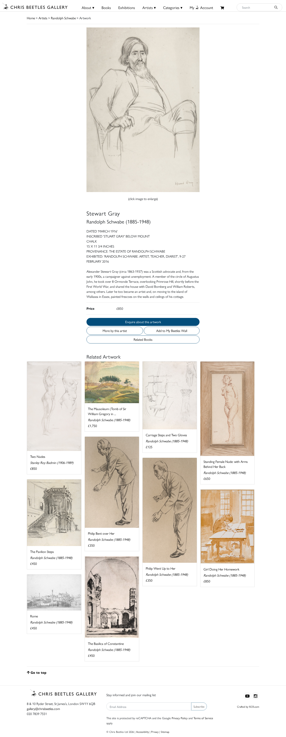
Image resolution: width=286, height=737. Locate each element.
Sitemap (165, 732)
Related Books (143, 339)
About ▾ (88, 7)
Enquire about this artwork (143, 321)
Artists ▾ (149, 7)
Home (31, 17)
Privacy (154, 732)
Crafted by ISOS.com (248, 707)
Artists (43, 17)
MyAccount (201, 7)
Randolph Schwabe (63, 17)
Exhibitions (126, 7)
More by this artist (115, 330)
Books (106, 7)
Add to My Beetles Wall (171, 330)
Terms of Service (203, 718)
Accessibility (142, 732)
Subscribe (199, 706)
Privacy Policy (180, 718)
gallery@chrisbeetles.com (43, 708)
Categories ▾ (172, 7)
